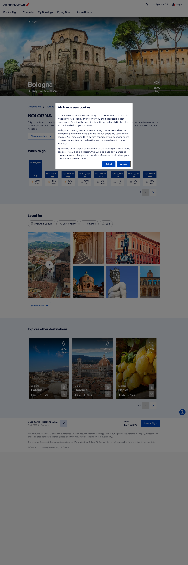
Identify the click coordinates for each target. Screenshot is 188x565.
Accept (124, 164)
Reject (109, 164)
